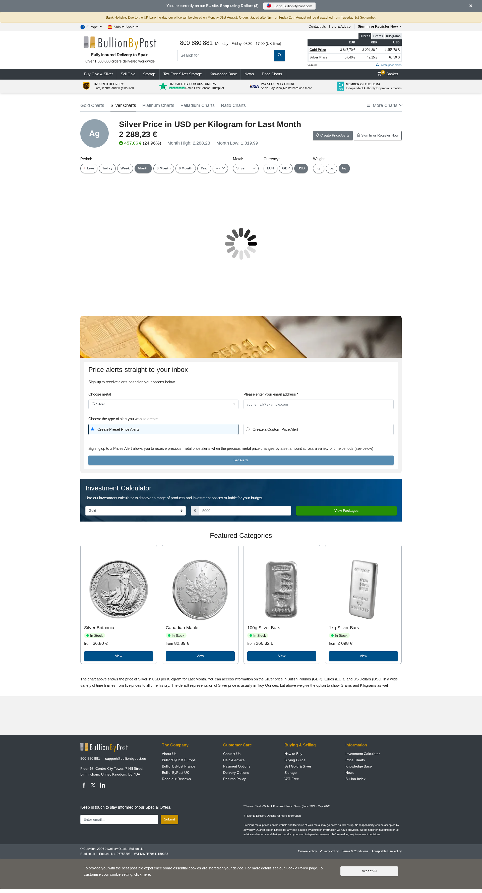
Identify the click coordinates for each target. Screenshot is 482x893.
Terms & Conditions (355, 851)
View (119, 656)
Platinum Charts (158, 105)
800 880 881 (90, 758)
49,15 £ (372, 57)
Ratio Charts (233, 105)
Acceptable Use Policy (387, 851)
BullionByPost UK (175, 773)
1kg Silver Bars (344, 627)
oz (332, 168)
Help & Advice (340, 26)
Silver (100, 404)
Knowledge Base (223, 74)
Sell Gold (128, 74)
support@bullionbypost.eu (125, 758)
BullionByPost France (178, 766)
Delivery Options (236, 773)
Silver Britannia (99, 627)
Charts (272, 74)
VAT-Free (291, 779)
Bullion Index (355, 779)
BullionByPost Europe (179, 760)
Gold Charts (92, 105)
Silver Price (318, 57)
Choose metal (99, 394)
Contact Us (231, 754)
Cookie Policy (307, 851)
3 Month (163, 168)
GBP (286, 168)
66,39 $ (394, 57)
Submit (169, 819)
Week (125, 168)
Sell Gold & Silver (298, 766)
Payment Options (236, 766)
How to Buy (293, 754)
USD (301, 168)
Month (143, 168)
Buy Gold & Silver (98, 74)
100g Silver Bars (263, 627)
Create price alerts (390, 65)
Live (90, 168)
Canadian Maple (182, 627)
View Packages (346, 510)
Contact (317, 26)
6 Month (186, 168)
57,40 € (350, 57)
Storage (149, 74)
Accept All (369, 871)
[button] (384, 105)
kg (344, 168)
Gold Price (318, 50)
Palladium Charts (197, 105)
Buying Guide (295, 760)
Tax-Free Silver (182, 74)
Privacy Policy (329, 851)
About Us (169, 754)
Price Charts (355, 760)
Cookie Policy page (301, 868)
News (249, 74)
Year (204, 168)
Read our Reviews (176, 779)
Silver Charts (123, 105)
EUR (270, 168)
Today (107, 168)
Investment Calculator (362, 754)
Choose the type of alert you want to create (123, 419)
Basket (390, 73)
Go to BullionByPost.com (293, 6)
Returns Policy (234, 779)
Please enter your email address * (271, 394)
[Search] (279, 55)
